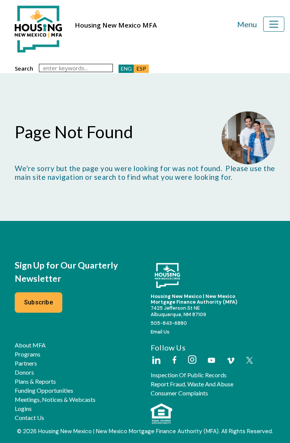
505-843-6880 (169, 323)
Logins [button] (23, 408)
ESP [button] (141, 68)
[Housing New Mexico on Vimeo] (231, 361)
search (24, 68)
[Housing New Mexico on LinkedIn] (156, 360)
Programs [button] (27, 354)
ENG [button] (126, 68)
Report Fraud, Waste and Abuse (192, 384)
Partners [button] (26, 363)
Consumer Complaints (179, 393)
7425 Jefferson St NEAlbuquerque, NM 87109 (178, 311)
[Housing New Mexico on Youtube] (211, 361)
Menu (247, 24)
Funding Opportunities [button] (44, 390)
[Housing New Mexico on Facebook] (174, 360)
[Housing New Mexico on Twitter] (249, 361)
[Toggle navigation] (273, 24)
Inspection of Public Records (189, 375)
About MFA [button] (30, 345)
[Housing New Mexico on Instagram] (192, 360)
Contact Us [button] (29, 417)
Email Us (160, 332)
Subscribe (38, 302)
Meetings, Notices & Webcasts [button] (55, 399)
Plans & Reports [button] (35, 381)
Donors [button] (24, 372)
